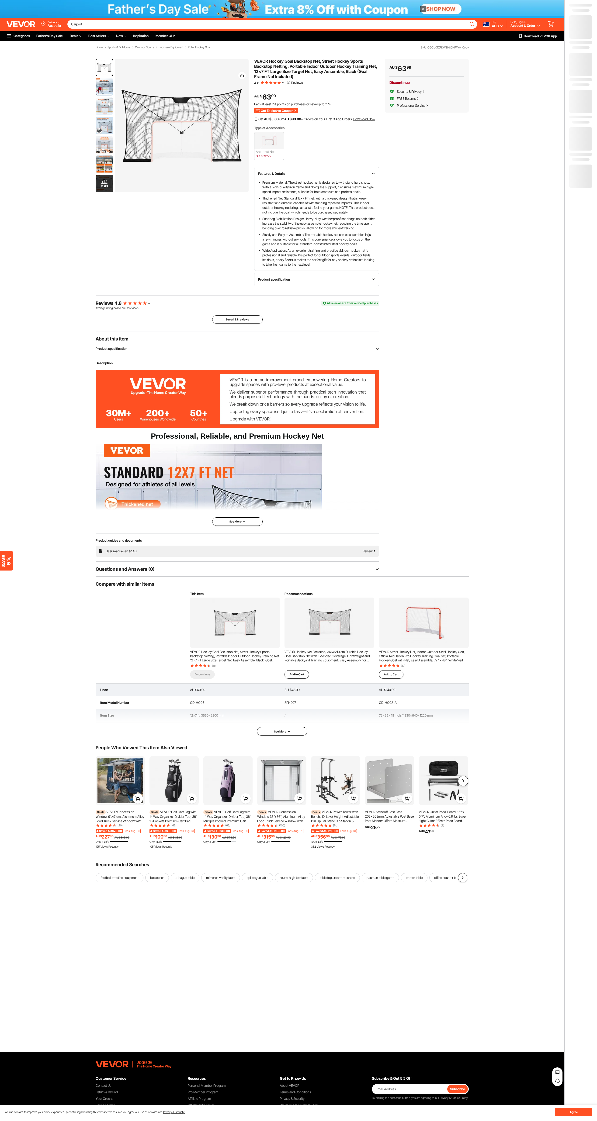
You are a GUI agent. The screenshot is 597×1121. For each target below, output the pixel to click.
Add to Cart (296, 674)
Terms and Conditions (295, 1092)
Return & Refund (107, 1092)
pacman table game (380, 878)
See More (280, 731)
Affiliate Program (199, 1098)
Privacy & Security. (174, 1112)
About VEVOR (289, 1085)
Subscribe (457, 1089)
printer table (414, 878)
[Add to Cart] (138, 798)
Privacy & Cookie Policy (453, 1098)
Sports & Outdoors (119, 47)
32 (127, 308)
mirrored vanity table (220, 878)
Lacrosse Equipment (171, 47)
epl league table (257, 878)
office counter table (447, 878)
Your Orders (104, 1098)
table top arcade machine (337, 878)
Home (99, 47)
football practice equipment (120, 878)
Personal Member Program (207, 1085)
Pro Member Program (203, 1092)
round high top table (294, 878)
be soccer (157, 878)
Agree (574, 1112)
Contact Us (103, 1085)
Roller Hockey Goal (199, 47)
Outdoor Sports (144, 47)
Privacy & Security (292, 1098)
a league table (185, 878)
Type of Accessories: (269, 128)
